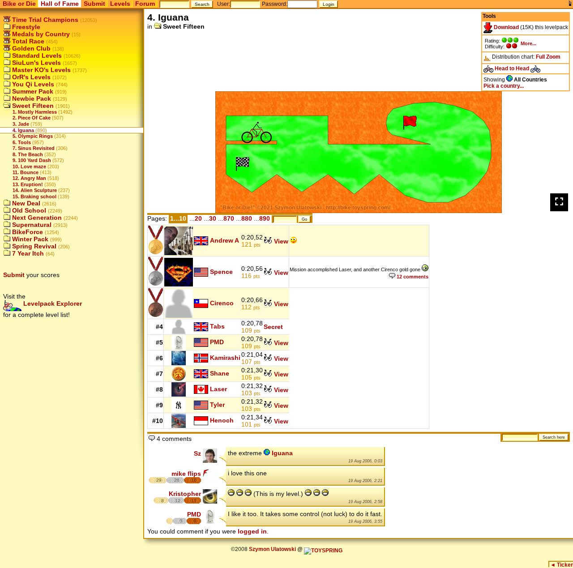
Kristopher (185, 493)
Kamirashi (225, 357)
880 (246, 218)
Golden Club (30, 48)
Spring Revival (33, 246)
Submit (94, 3)
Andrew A (224, 239)
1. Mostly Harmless (35, 112)
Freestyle (25, 26)
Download (505, 27)
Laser (218, 389)
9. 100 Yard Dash (32, 160)
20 (198, 218)
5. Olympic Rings (33, 136)
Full (540, 57)
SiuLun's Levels (35, 62)
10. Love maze (29, 166)
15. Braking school (34, 196)
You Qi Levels (32, 84)
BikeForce (26, 231)
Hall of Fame (60, 3)
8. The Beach (28, 154)
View (280, 241)
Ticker (561, 565)
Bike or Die (19, 3)
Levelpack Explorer (51, 303)
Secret (273, 326)
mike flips (186, 473)
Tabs (217, 326)
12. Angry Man (29, 178)
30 (212, 218)
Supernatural (30, 224)
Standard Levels (36, 55)
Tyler (217, 404)
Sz (197, 453)
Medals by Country (40, 34)
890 (264, 218)
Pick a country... (503, 86)
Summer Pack (31, 91)
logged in (252, 531)
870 (228, 218)
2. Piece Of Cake (32, 117)
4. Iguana (23, 130)
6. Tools (22, 142)
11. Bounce (25, 172)
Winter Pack (29, 239)
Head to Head (511, 68)
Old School (28, 210)
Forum (145, 3)
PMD (217, 342)
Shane (219, 373)
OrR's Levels (30, 77)
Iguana (281, 453)
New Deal (25, 203)
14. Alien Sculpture (35, 190)
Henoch (222, 420)
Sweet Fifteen (32, 105)
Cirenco (222, 302)
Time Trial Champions (44, 19)
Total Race (27, 41)
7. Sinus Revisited (34, 148)
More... (528, 43)
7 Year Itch (27, 253)
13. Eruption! (28, 184)
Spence (221, 271)
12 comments (411, 276)
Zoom (553, 57)
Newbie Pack (30, 98)
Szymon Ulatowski (272, 549)
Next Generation (36, 217)
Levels (120, 3)
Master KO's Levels (40, 69)
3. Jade (21, 124)
